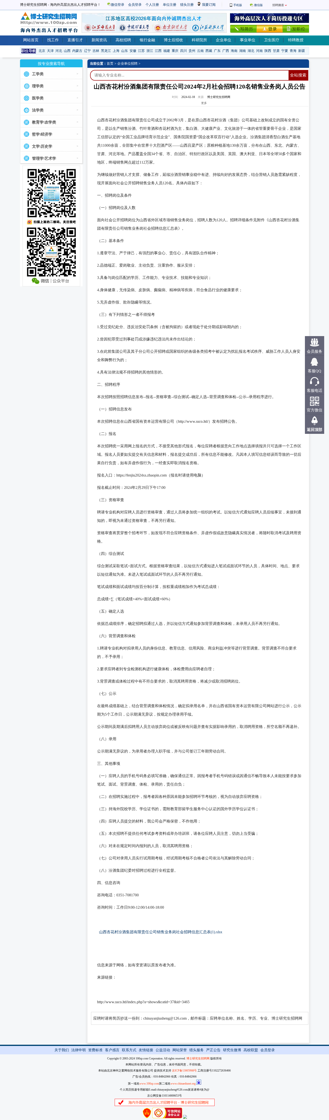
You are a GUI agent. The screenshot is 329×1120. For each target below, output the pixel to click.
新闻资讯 (99, 40)
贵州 (192, 51)
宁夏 (284, 51)
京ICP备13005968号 (184, 1070)
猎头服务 (196, 1050)
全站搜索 (298, 75)
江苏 (141, 51)
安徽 (133, 51)
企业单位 (223, 40)
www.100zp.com (149, 1083)
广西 (225, 51)
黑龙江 (106, 51)
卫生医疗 (271, 40)
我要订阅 (208, 5)
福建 (166, 51)
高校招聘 (123, 40)
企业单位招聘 (127, 63)
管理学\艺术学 (44, 158)
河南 (259, 51)
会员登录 (135, 5)
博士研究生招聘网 (198, 1058)
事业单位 (247, 40)
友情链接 (146, 1050)
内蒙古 (77, 51)
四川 (183, 51)
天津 (50, 51)
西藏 (208, 51)
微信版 (258, 5)
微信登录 (117, 5)
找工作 (53, 40)
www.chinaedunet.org (183, 1083)
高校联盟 (250, 1050)
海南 (234, 51)
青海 (293, 51)
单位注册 (169, 5)
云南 (200, 51)
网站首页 (31, 40)
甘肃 (276, 51)
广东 (217, 51)
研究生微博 (232, 1050)
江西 (158, 51)
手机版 (237, 5)
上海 (116, 51)
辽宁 (87, 51)
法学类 (38, 110)
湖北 (251, 51)
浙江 (149, 51)
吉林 (95, 51)
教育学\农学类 (44, 122)
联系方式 (129, 1050)
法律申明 (78, 1050)
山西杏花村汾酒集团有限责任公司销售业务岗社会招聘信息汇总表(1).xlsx (160, 932)
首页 (110, 63)
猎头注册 (187, 5)
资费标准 (95, 1050)
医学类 (38, 98)
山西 (67, 51)
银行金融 (147, 40)
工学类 (38, 74)
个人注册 (152, 5)
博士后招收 (173, 40)
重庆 (175, 51)
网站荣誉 (179, 1050)
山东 (124, 51)
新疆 (301, 51)
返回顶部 (314, 430)
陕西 (267, 51)
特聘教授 (295, 40)
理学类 (38, 86)
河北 (58, 51)
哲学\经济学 (42, 134)
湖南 (242, 51)
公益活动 (163, 1050)
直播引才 (75, 40)
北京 (42, 51)
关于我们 (61, 1050)
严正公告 (213, 1050)
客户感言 (112, 1050)
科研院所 (199, 40)
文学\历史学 (42, 146)
